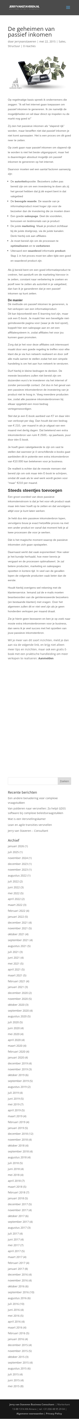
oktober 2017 (16, 1216)
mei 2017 (14, 1245)
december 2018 (18, 1133)
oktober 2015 (16, 1357)
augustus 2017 (17, 1227)
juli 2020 (13, 1022)
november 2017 (18, 1210)
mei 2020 (14, 1034)
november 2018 (18, 1139)
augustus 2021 (17, 946)
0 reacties (29, 46)
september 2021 (18, 940)
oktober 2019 (16, 1075)
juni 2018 (14, 1169)
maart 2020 (15, 1045)
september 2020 (18, 1010)
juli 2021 (13, 952)
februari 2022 (16, 911)
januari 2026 (16, 846)
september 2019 (18, 1081)
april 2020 (14, 1040)
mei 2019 (14, 1104)
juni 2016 (14, 1310)
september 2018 (18, 1151)
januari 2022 (16, 916)
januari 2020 (16, 1057)
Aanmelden (45, 658)
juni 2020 (14, 1028)
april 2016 (14, 1321)
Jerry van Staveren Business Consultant (32, 1404)
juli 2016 (13, 1304)
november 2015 (18, 1351)
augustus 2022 (17, 875)
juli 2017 (13, 1233)
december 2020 (18, 993)
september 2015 (18, 1362)
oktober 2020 (16, 1004)
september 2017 (18, 1221)
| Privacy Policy (53, 1413)
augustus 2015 (17, 1368)
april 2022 (14, 899)
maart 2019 (15, 1116)
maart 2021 (15, 975)
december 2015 (18, 1345)
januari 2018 (16, 1198)
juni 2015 (14, 1380)
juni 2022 (14, 887)
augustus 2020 (17, 1016)
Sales (62, 41)
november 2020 (18, 999)
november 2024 (18, 858)
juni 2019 (14, 1098)
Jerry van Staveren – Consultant (28, 830)
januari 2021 (16, 987)
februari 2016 (16, 1333)
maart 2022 (15, 905)
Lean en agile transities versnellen (30, 825)
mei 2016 (14, 1315)
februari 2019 (16, 1122)
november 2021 (18, 928)
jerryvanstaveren (25, 41)
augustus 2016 (17, 1298)
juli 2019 (13, 1092)
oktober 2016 (16, 1286)
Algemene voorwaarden (30, 1413)
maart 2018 (15, 1186)
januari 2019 (16, 1128)
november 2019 (18, 1069)
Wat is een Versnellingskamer (27, 819)
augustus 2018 (17, 1157)
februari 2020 (16, 1051)
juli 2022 (13, 881)
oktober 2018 (16, 1145)
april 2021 (14, 969)
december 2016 (18, 1274)
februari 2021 (16, 981)
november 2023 (18, 869)
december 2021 (18, 922)
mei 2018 (14, 1175)
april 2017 (14, 1251)
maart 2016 (15, 1327)
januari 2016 (16, 1339)
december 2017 (18, 1204)
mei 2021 (14, 963)
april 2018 (14, 1181)
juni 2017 (14, 1239)
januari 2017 (16, 1269)
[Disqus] (39, 715)
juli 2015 (13, 1374)
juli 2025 (13, 852)
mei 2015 (14, 1386)
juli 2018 (13, 1163)
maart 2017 (15, 1257)
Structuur (14, 46)
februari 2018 (16, 1192)
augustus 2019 (17, 1087)
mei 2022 (14, 893)
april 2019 (14, 1110)
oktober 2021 (16, 934)
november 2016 (18, 1280)
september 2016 (18, 1292)
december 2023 (18, 864)
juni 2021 (14, 957)
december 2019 (18, 1063)
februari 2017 (16, 1263)
